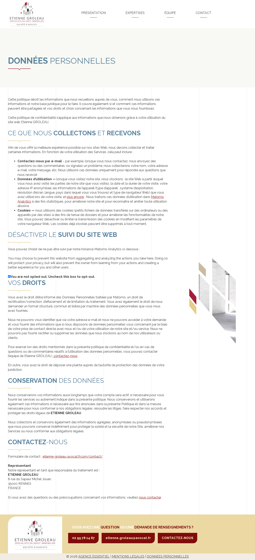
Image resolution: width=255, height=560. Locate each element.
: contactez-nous (64, 356)
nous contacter (150, 497)
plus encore (75, 197)
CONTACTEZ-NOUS (177, 538)
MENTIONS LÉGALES (128, 556)
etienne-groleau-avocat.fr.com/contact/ (73, 456)
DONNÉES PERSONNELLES (168, 556)
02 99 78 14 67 (83, 538)
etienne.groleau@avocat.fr (128, 538)
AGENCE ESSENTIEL (94, 556)
